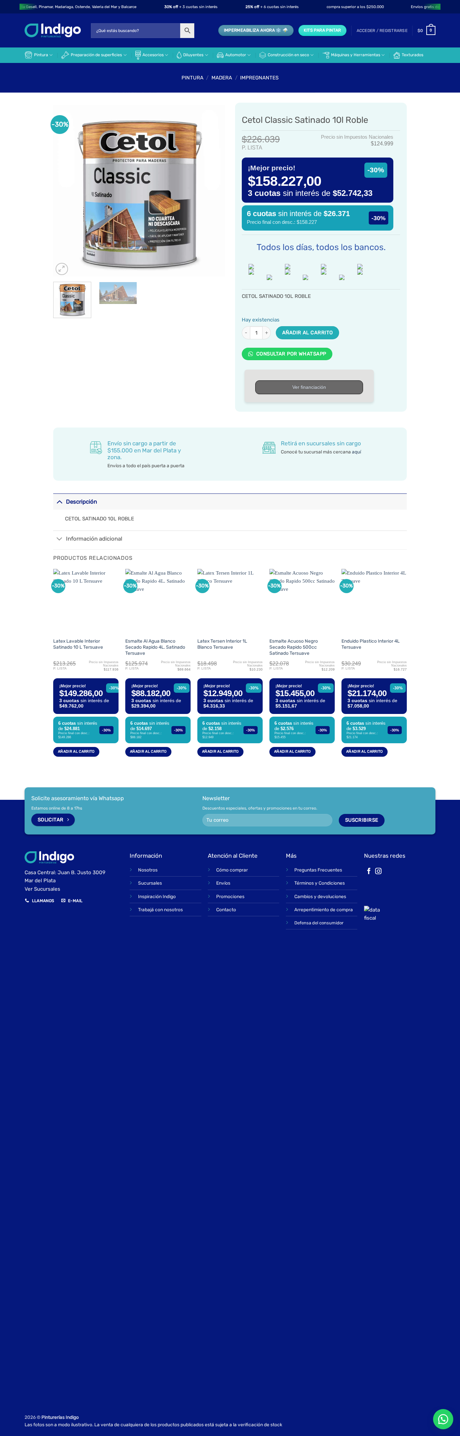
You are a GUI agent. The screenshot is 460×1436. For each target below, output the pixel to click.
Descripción (81, 501)
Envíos (223, 883)
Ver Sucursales (42, 889)
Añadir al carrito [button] (76, 751)
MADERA (221, 78)
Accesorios (153, 55)
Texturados (412, 55)
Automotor (235, 55)
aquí (356, 451)
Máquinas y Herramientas (355, 55)
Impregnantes (259, 78)
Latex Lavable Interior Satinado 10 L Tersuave (78, 644)
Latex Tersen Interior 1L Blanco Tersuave (222, 644)
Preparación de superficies (96, 55)
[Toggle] (59, 501)
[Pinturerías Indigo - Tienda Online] (53, 30)
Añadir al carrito (307, 333)
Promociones (230, 896)
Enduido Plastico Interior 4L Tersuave (370, 644)
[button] (382, 31)
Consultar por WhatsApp (290, 354)
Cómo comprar (232, 870)
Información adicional (94, 538)
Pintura (41, 55)
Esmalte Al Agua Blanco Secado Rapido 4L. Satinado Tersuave (155, 647)
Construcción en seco (288, 55)
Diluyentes (193, 55)
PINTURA (192, 78)
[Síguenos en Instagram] (378, 871)
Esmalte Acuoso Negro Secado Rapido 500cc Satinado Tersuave (293, 647)
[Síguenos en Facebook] (369, 871)
